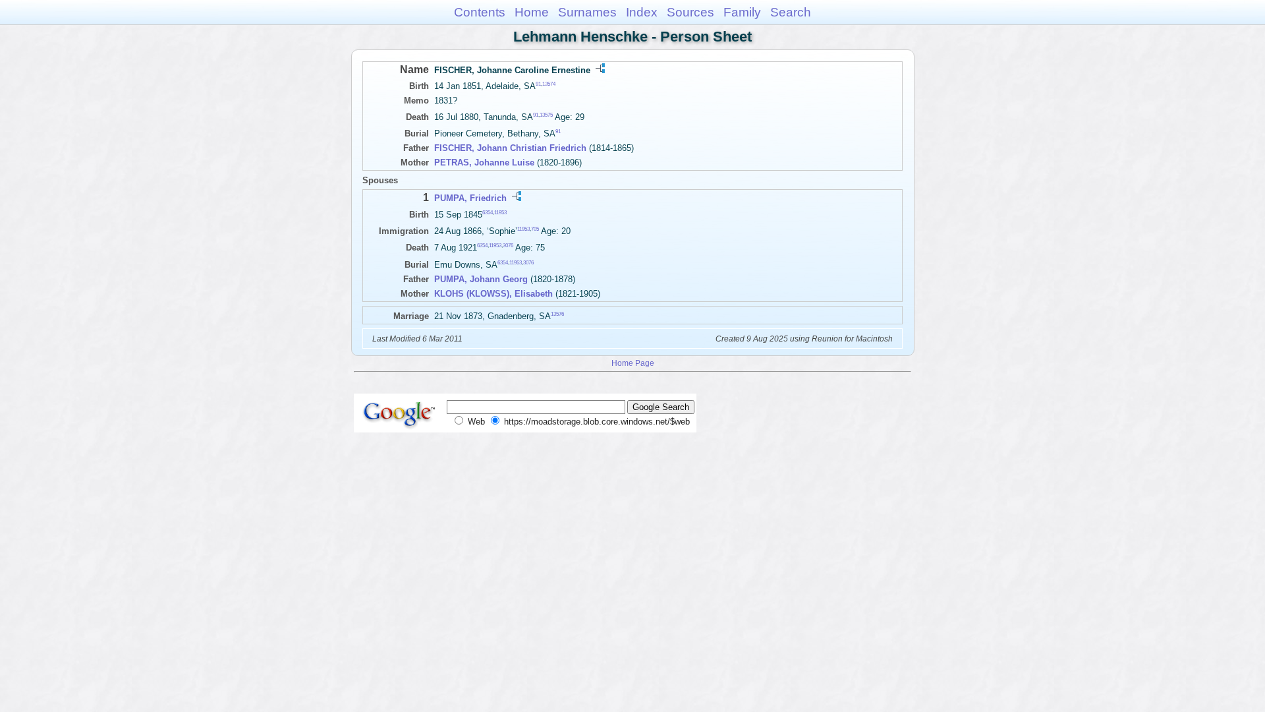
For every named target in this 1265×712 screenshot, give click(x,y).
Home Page (632, 363)
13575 (546, 115)
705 (535, 229)
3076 (508, 246)
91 (538, 84)
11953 (500, 212)
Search (790, 12)
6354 (487, 212)
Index (642, 12)
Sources (690, 12)
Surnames (587, 12)
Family (742, 12)
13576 (557, 313)
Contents (479, 12)
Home (532, 12)
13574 (548, 84)
